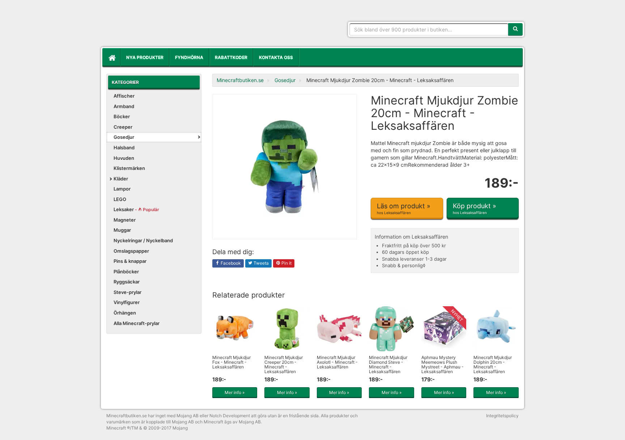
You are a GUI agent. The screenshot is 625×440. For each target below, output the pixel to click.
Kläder (121, 178)
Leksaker (136, 209)
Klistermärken (129, 168)
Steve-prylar (127, 292)
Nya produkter (144, 57)
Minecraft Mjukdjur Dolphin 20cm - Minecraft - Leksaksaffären (492, 365)
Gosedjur (124, 137)
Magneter (125, 220)
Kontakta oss (276, 57)
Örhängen (125, 313)
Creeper (123, 127)
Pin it (286, 263)
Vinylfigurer (127, 302)
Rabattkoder (231, 57)
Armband (124, 106)
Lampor (122, 189)
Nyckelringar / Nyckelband (143, 240)
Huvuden (124, 158)
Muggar (122, 230)
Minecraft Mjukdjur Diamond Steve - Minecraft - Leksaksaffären (388, 365)
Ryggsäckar (127, 282)
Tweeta (260, 263)
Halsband (124, 147)
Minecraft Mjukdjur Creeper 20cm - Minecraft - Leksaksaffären (283, 365)
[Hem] (111, 57)
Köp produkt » (474, 208)
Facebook (230, 263)
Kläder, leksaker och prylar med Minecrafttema (158, 25)
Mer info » (235, 392)
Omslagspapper (131, 251)
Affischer (124, 96)
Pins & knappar (130, 261)
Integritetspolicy (502, 415)
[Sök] (515, 29)
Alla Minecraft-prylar (137, 323)
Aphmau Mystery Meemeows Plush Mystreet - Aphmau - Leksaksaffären (442, 365)
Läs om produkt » (403, 208)
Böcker (122, 116)
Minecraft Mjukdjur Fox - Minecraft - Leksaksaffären (231, 362)
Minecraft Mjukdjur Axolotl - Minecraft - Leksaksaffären (337, 362)
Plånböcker (126, 271)
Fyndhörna (189, 57)
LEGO (120, 199)
